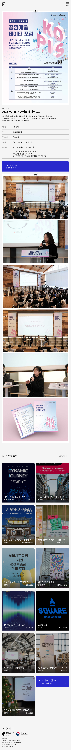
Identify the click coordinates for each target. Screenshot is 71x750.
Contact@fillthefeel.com (16, 742)
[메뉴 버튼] (67, 4)
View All (63, 455)
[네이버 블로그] (3, 728)
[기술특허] (22, 734)
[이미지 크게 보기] (35, 11)
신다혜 (11, 746)
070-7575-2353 (5, 742)
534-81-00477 (14, 744)
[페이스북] (8, 728)
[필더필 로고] (3, 4)
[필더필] (8, 734)
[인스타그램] (12, 728)
